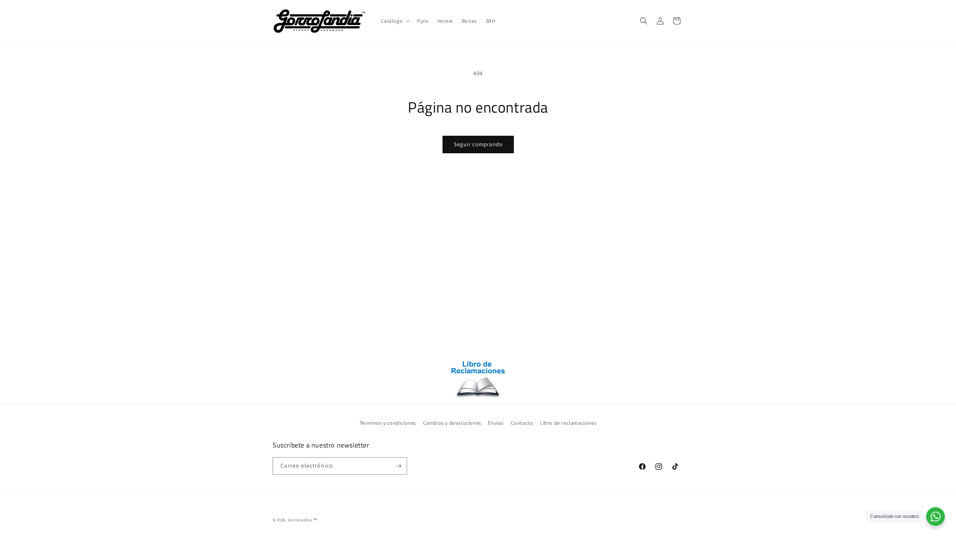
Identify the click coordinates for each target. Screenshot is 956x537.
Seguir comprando (478, 144)
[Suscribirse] (398, 466)
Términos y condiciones (388, 423)
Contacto (522, 423)
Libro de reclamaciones (568, 423)
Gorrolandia (300, 519)
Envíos (496, 423)
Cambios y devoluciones (452, 423)
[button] (394, 21)
